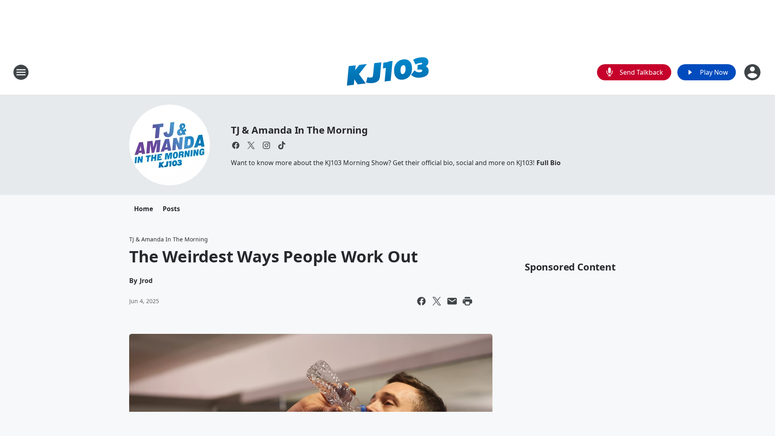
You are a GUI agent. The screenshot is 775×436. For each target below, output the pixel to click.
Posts (171, 208)
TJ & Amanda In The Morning (299, 129)
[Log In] (753, 72)
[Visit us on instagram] (266, 145)
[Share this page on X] (436, 301)
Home (143, 208)
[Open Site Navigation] (21, 72)
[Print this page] (467, 301)
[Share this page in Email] (452, 301)
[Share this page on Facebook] (421, 301)
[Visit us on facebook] (236, 145)
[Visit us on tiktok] (282, 145)
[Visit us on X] (251, 145)
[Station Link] (387, 72)
